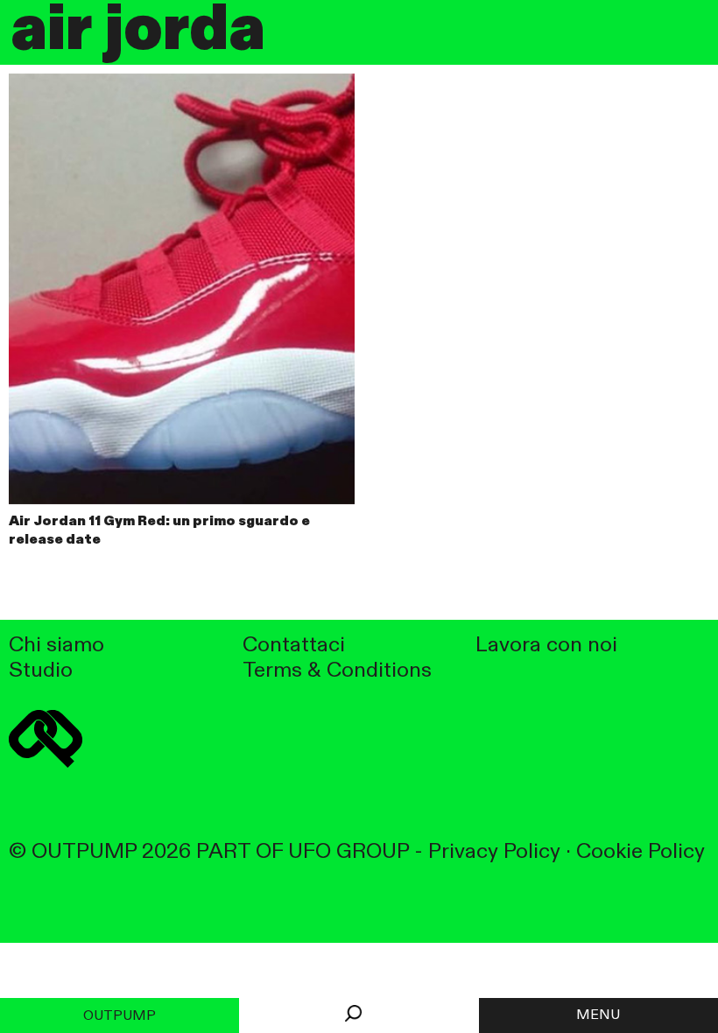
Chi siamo (56, 646)
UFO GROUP (348, 852)
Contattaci (294, 646)
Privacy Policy (494, 852)
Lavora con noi (546, 646)
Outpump (119, 1016)
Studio (41, 671)
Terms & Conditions (337, 671)
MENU (598, 1015)
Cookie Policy (640, 852)
